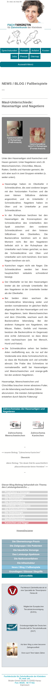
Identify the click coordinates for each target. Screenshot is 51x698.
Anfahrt (35, 50)
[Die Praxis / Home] (12, 591)
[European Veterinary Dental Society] (12, 610)
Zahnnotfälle (26, 576)
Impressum (24, 685)
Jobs (14, 56)
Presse (23, 56)
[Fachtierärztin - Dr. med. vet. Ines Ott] (25, 23)
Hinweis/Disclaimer (25, 531)
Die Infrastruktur (26, 563)
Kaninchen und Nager (17, 523)
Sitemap (35, 56)
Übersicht (25, 457)
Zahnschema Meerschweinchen (15, 434)
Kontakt (24, 50)
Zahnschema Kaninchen (38, 434)
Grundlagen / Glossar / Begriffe (26, 571)
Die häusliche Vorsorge (26, 550)
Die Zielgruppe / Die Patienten (26, 546)
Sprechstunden (9, 50)
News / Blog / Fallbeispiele (26, 567)
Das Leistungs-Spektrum (25, 554)
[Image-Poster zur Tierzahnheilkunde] (12, 650)
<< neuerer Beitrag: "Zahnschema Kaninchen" (21, 452)
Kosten (45, 50)
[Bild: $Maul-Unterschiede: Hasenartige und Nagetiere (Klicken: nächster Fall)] (26, 152)
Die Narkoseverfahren (26, 558)
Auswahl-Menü (25, 64)
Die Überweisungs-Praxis (26, 541)
